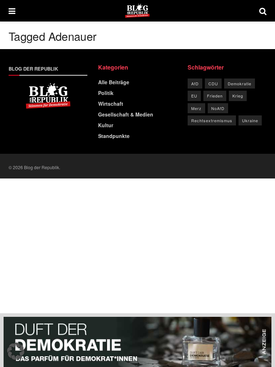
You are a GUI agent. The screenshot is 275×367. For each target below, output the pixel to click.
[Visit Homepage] (137, 11)
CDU (213, 83)
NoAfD (218, 108)
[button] (16, 351)
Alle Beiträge (113, 82)
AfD (195, 83)
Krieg (237, 96)
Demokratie (239, 83)
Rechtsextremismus (211, 120)
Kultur (105, 125)
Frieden (215, 96)
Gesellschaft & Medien (125, 114)
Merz (196, 108)
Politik (106, 92)
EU (194, 96)
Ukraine (250, 120)
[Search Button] (262, 11)
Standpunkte (114, 135)
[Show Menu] (12, 11)
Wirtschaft (110, 103)
